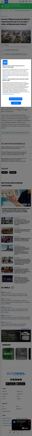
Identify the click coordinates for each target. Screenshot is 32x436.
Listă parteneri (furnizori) (8, 94)
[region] (16, 83)
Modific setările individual (16, 98)
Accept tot (16, 102)
